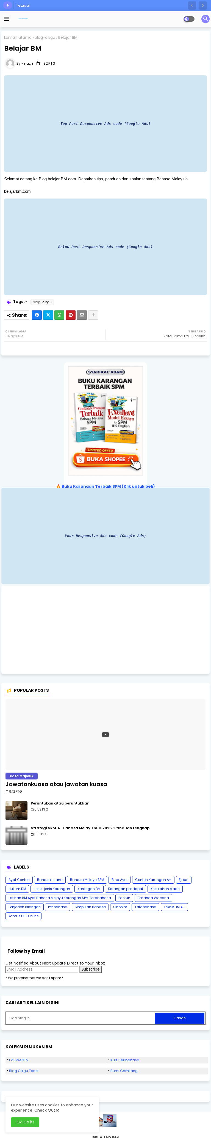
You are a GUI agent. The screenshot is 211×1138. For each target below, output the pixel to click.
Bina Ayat (120, 879)
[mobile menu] (6, 19)
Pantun (124, 897)
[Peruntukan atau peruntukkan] (16, 810)
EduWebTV (19, 1060)
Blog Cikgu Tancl (23, 1070)
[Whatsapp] (59, 315)
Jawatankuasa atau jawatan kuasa (56, 784)
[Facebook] (37, 315)
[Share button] (93, 315)
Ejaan (183, 879)
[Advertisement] (105, 629)
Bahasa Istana (50, 879)
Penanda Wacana (153, 897)
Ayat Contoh (19, 879)
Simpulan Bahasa (90, 907)
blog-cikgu (45, 37)
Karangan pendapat (125, 888)
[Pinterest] (71, 315)
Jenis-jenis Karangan (52, 888)
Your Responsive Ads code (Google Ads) (105, 536)
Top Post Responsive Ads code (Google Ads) (105, 124)
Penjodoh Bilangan (25, 907)
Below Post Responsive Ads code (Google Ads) (105, 247)
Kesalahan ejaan (165, 888)
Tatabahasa (145, 907)
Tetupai (23, 5)
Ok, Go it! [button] (25, 1122)
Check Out (44, 1110)
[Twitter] (48, 315)
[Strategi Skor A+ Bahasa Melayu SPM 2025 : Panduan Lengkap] (16, 835)
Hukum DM (17, 888)
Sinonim (120, 907)
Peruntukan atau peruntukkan (60, 803)
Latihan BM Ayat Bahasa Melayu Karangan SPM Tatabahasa (60, 897)
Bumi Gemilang (124, 1070)
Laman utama (18, 37)
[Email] (82, 315)
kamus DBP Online (23, 916)
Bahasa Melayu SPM (87, 879)
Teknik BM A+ (174, 907)
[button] (192, 5)
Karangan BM (89, 888)
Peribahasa (57, 907)
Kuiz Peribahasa (124, 1060)
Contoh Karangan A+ (153, 879)
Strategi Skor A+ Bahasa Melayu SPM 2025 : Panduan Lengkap (90, 828)
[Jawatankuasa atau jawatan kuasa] (105, 734)
